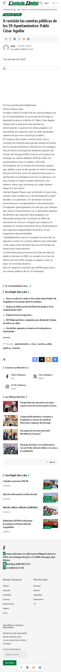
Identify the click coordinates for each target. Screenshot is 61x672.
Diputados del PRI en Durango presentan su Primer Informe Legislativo (17, 523)
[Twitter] (44, 376)
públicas (7, 348)
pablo (49, 344)
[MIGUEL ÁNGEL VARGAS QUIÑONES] (50, 510)
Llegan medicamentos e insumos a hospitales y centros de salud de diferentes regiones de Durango (36, 419)
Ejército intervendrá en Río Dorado (20, 494)
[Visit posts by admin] (6, 48)
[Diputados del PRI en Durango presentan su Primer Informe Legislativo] (50, 523)
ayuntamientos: (22, 344)
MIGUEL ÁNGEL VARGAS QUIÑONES (20, 507)
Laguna (7, 15)
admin (13, 46)
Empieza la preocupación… (19, 315)
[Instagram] (16, 386)
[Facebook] (16, 376)
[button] (5, 3)
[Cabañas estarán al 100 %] (50, 484)
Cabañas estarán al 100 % (15, 481)
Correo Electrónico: (12, 649)
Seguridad (50, 501)
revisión (16, 348)
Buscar (52, 462)
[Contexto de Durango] (23, 3)
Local (17, 15)
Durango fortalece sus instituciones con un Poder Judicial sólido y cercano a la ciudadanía (38, 447)
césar (33, 344)
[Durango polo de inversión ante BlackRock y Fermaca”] (10, 434)
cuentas (41, 344)
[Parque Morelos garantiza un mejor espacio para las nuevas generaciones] (10, 406)
